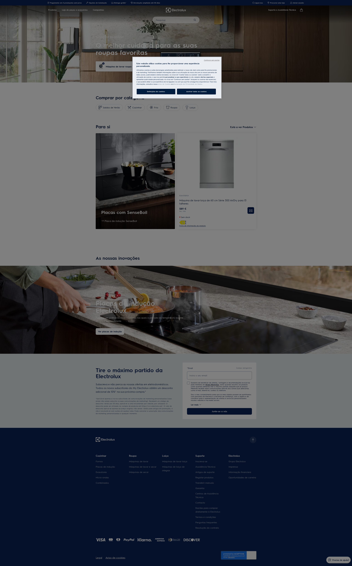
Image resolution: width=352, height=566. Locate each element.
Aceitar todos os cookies (196, 91)
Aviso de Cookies (164, 84)
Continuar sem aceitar (212, 60)
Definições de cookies (156, 91)
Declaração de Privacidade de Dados (188, 84)
